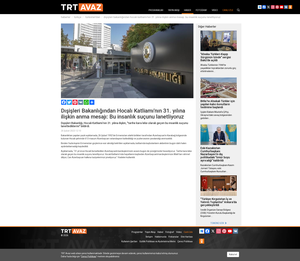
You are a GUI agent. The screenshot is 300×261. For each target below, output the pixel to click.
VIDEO (215, 10)
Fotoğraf (169, 232)
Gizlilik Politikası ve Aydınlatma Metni (157, 241)
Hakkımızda (160, 236)
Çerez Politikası (185, 241)
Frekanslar (173, 236)
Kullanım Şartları (129, 241)
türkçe (77, 17)
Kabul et (233, 254)
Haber (160, 232)
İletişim (149, 236)
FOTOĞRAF (201, 10)
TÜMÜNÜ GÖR (217, 223)
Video (179, 232)
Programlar (137, 232)
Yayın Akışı (150, 232)
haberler (65, 17)
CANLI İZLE (227, 10)
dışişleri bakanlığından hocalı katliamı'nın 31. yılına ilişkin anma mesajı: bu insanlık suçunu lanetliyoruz (162, 17)
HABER (187, 10)
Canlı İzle (188, 232)
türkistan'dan (92, 17)
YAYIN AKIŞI (173, 10)
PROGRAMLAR (156, 10)
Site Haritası (187, 236)
